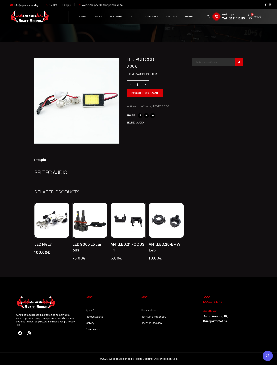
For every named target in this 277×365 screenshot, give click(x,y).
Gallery (90, 323)
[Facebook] (140, 115)
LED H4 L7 (43, 244)
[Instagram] (29, 333)
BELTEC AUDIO (135, 122)
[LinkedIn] (152, 115)
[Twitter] (146, 115)
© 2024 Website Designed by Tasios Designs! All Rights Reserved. (139, 359)
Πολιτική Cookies (151, 323)
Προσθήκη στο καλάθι (145, 93)
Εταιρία (40, 160)
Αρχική (90, 310)
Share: (131, 115)
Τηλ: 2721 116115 (233, 18)
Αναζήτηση (239, 62)
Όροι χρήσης (148, 310)
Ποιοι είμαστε (94, 316)
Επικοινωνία (93, 329)
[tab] (40, 160)
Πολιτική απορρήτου (153, 316)
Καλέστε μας (228, 14)
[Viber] (268, 356)
